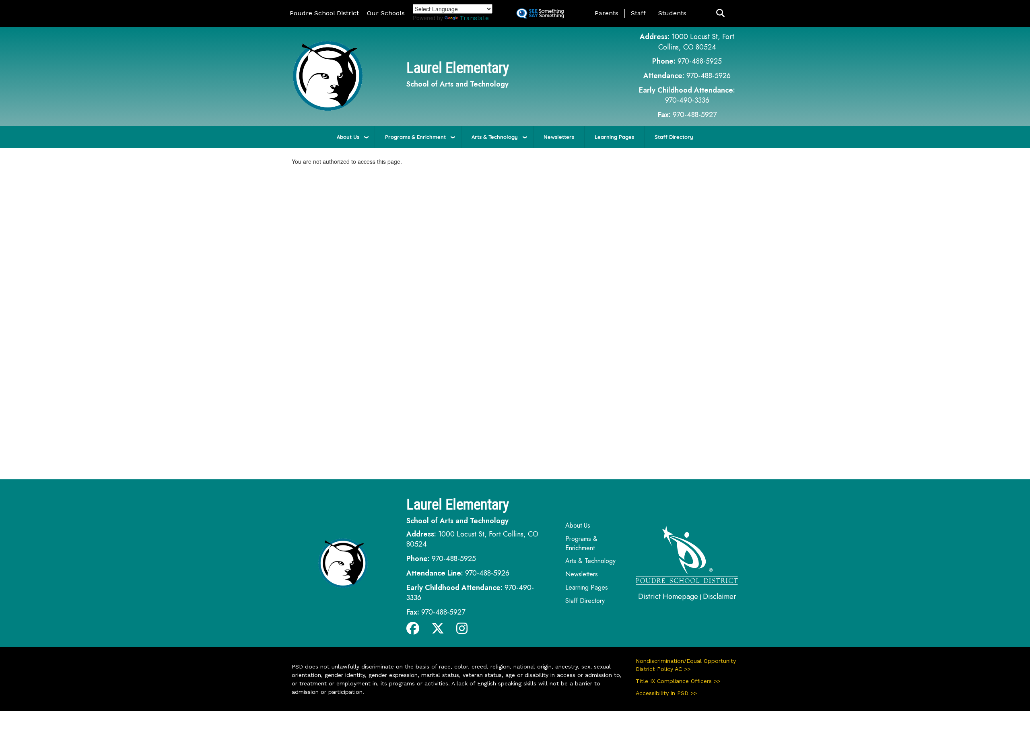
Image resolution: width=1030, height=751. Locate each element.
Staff (638, 13)
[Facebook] (412, 630)
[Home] (328, 75)
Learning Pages (614, 137)
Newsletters (559, 137)
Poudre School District (324, 13)
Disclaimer (719, 596)
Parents (606, 13)
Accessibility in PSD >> (666, 693)
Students (672, 13)
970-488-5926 (708, 75)
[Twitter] (437, 630)
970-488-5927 (695, 114)
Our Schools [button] (386, 13)
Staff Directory (674, 137)
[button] (720, 13)
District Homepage (668, 596)
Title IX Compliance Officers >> (678, 681)
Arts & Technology (495, 137)
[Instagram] (462, 630)
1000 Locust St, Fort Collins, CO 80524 (696, 41)
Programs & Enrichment (415, 137)
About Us (348, 137)
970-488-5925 (700, 61)
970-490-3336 (687, 100)
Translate (474, 18)
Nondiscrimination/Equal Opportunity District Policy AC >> (686, 665)
